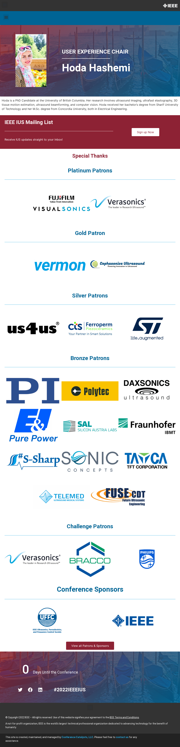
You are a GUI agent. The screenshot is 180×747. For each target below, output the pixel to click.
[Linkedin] (40, 689)
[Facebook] (30, 689)
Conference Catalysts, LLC (77, 737)
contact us (122, 737)
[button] (5, 5)
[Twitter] (20, 689)
